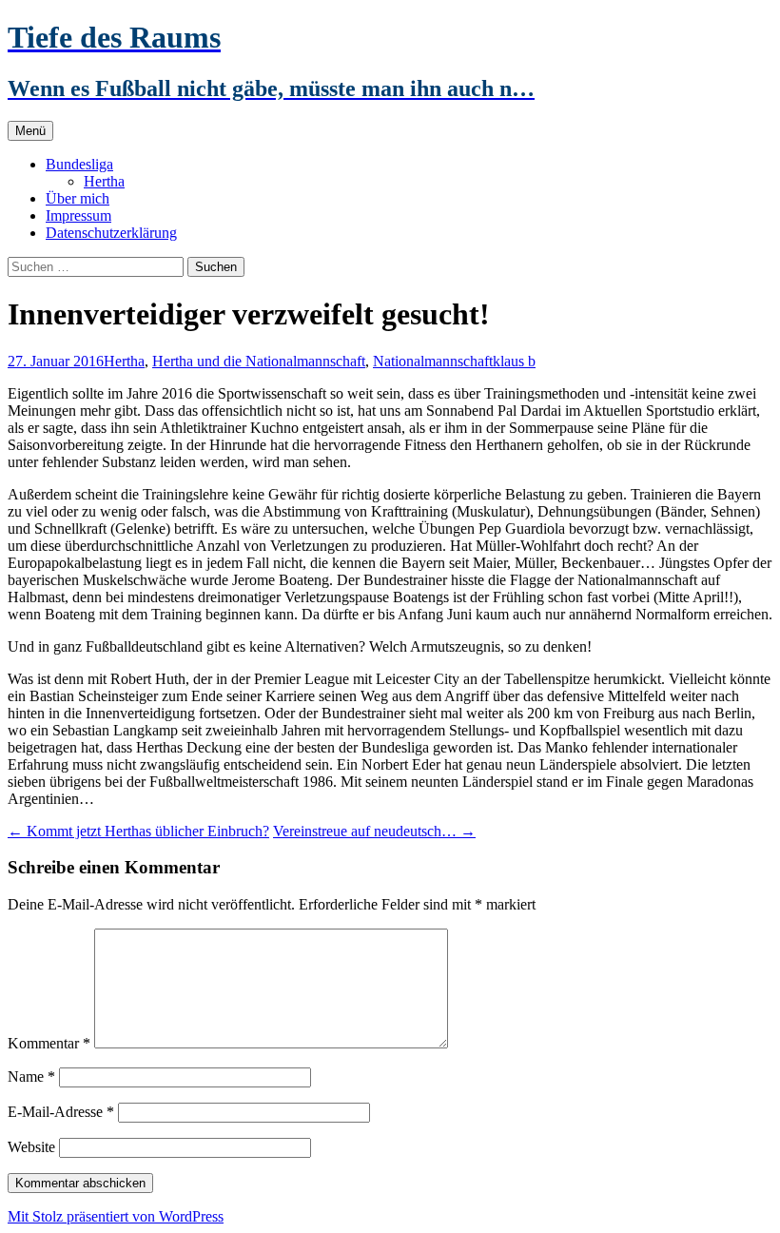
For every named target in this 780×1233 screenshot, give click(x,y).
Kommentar (49, 1043)
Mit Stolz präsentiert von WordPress (116, 1216)
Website (31, 1147)
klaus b (514, 361)
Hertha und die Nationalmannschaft (258, 361)
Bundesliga (79, 164)
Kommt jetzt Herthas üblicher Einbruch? (138, 831)
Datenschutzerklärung (111, 233)
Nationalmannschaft (433, 361)
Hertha (104, 181)
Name (31, 1076)
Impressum (78, 215)
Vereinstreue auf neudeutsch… (374, 831)
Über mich (77, 198)
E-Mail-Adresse (61, 1112)
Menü (30, 131)
